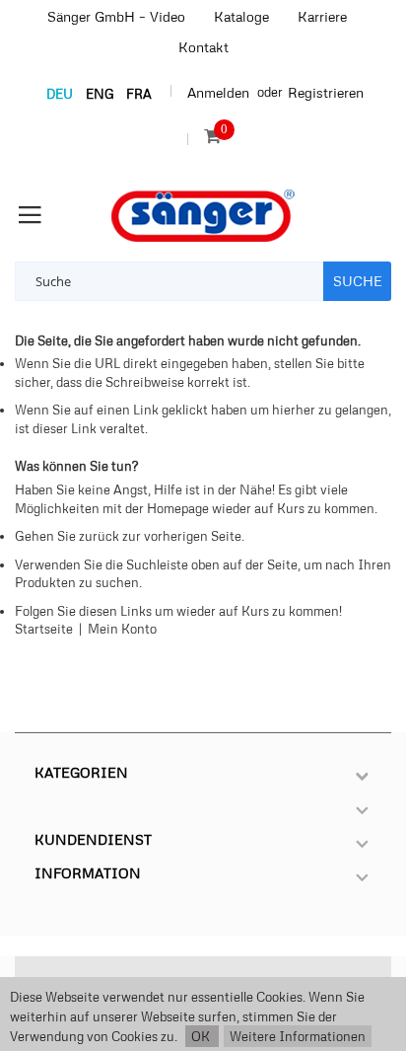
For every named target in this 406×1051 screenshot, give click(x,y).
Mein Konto (122, 629)
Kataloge (241, 16)
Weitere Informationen (298, 1036)
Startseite (44, 629)
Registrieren (326, 92)
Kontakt (203, 46)
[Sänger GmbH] (203, 215)
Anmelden (218, 92)
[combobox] (169, 281)
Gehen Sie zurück (67, 536)
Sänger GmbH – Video (116, 16)
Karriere (322, 16)
